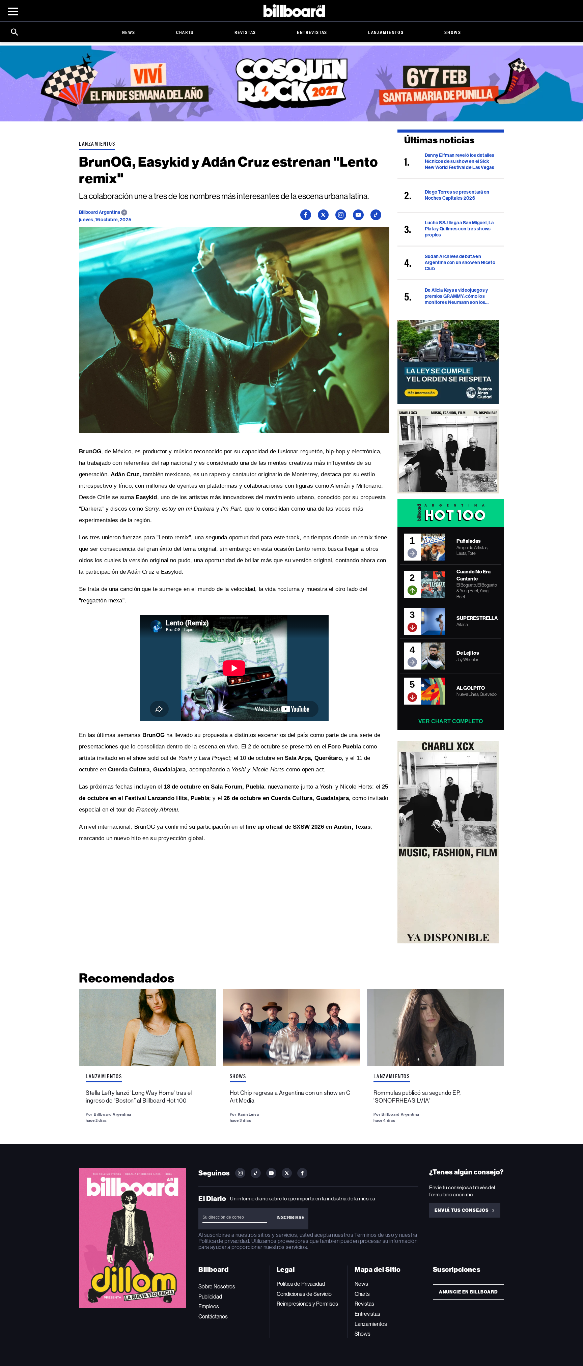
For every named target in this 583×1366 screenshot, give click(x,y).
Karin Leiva (248, 1114)
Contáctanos (213, 1316)
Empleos (208, 1306)
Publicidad (210, 1296)
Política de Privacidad (301, 1284)
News (128, 32)
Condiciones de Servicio (304, 1294)
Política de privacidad (223, 1241)
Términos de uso (374, 1235)
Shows (452, 32)
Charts (185, 32)
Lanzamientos (386, 32)
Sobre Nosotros (216, 1286)
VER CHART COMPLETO (450, 721)
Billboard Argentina (100, 212)
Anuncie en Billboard (468, 1291)
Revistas (245, 32)
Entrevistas (312, 32)
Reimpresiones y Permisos (307, 1304)
